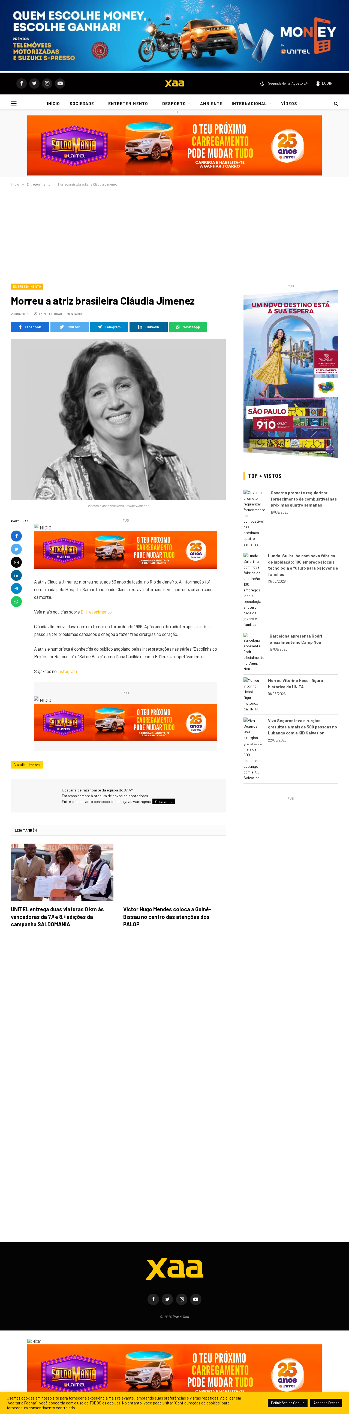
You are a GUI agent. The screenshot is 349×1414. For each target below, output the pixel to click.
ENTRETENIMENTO (128, 103)
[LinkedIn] (16, 575)
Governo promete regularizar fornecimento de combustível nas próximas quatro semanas (304, 498)
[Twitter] (16, 549)
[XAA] (174, 83)
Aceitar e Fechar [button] (326, 1403)
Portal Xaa (181, 1317)
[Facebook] (16, 536)
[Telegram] (16, 588)
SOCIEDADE (82, 103)
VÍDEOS (289, 103)
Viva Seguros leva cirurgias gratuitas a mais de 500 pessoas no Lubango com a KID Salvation (302, 726)
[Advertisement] (174, 234)
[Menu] (14, 103)
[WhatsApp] (16, 601)
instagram (67, 671)
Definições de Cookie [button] (287, 1403)
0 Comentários (71, 313)
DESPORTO (174, 103)
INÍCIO (53, 103)
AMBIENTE (211, 103)
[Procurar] (335, 103)
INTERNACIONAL (249, 103)
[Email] (16, 562)
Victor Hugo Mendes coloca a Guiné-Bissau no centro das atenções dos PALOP (167, 916)
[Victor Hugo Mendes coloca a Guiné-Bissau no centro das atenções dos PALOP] (174, 872)
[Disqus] (118, 1008)
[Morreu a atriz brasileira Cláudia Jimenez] (118, 419)
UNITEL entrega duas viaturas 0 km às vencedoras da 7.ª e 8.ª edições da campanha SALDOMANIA (57, 916)
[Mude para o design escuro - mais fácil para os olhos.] (262, 83)
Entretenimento (27, 286)
